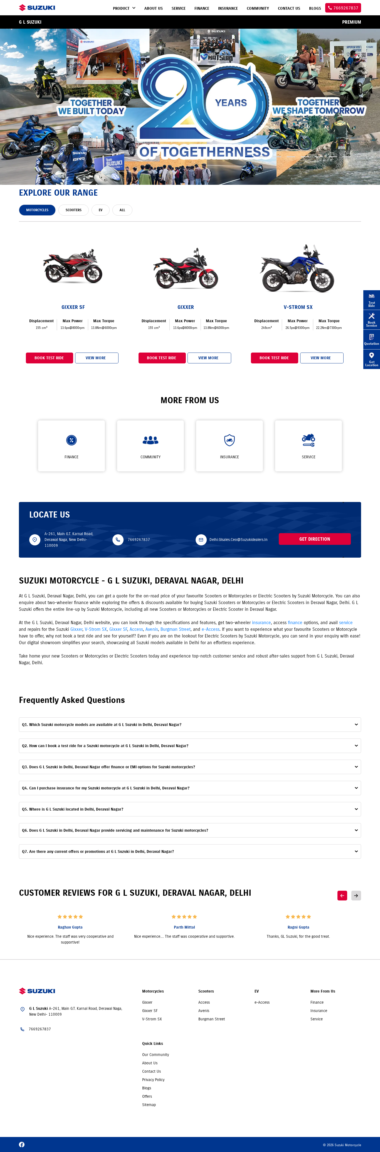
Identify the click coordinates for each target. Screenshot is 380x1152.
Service (316, 1018)
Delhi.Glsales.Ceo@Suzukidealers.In (238, 539)
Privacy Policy (153, 1079)
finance (295, 622)
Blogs (146, 1088)
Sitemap (149, 1104)
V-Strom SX (96, 629)
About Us (149, 1062)
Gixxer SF (118, 629)
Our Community (155, 1054)
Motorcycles (153, 991)
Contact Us (151, 1071)
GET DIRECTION (314, 539)
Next (356, 895)
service (346, 622)
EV (257, 991)
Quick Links (152, 1043)
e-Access (210, 629)
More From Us (322, 991)
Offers (147, 1096)
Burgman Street (176, 629)
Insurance (318, 1010)
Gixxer (76, 629)
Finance (317, 1002)
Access (136, 629)
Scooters (206, 991)
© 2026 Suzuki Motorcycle (342, 1145)
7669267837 (139, 539)
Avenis (151, 629)
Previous (342, 895)
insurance (261, 622)
